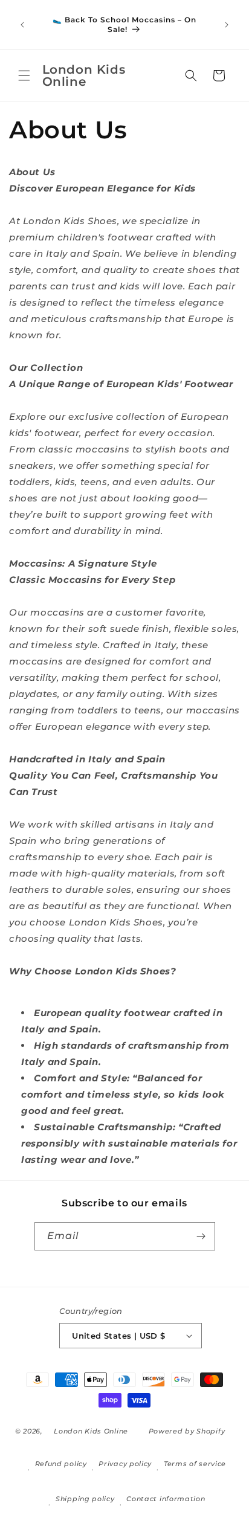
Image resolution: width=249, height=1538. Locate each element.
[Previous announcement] (22, 24)
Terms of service (195, 1463)
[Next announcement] (226, 24)
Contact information (165, 1499)
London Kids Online (91, 1431)
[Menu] (24, 75)
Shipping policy (85, 1499)
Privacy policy (125, 1463)
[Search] (191, 75)
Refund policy (61, 1463)
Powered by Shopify (187, 1431)
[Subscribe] (201, 1236)
